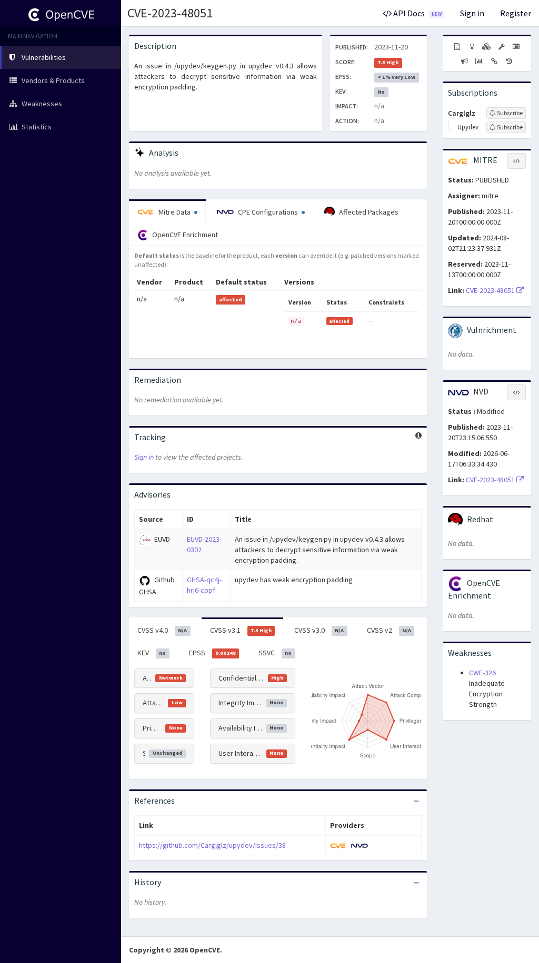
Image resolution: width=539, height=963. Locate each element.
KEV (151, 652)
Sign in (472, 13)
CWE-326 (482, 672)
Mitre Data (174, 212)
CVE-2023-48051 (170, 13)
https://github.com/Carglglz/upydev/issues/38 (212, 845)
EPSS (212, 652)
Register (515, 13)
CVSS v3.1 (241, 630)
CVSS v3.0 (319, 630)
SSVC (275, 652)
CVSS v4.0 (162, 630)
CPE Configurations (268, 212)
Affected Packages (367, 212)
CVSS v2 (389, 630)
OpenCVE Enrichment (184, 234)
